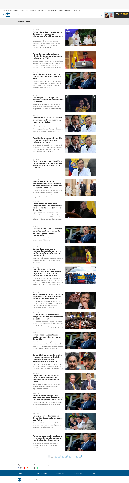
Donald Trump (76, 10)
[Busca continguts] (101, 15)
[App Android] (38, 468)
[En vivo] (116, 13)
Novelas (55, 14)
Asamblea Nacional (52, 10)
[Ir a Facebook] (18, 468)
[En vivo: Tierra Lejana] (109, 15)
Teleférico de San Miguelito (65, 10)
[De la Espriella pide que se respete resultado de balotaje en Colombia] (80, 103)
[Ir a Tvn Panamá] (8, 14)
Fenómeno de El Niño (35, 10)
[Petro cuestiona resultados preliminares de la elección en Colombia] (80, 340)
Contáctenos (96, 473)
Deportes (28, 14)
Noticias (15, 14)
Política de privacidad (42, 473)
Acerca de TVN (78, 473)
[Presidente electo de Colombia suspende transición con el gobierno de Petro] (80, 144)
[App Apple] (35, 468)
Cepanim (22, 10)
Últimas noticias (5, 10)
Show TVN (22, 14)
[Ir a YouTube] (25, 468)
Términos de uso (60, 473)
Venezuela (43, 10)
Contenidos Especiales (44, 14)
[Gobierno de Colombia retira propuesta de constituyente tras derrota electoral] (80, 320)
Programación (75, 14)
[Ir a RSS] (28, 468)
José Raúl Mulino (14, 10)
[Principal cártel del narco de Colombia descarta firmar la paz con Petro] (80, 421)
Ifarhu (27, 10)
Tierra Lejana (119, 16)
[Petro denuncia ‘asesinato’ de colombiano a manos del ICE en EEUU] (80, 80)
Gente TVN (68, 14)
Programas (60, 14)
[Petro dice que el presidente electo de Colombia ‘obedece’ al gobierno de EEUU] (80, 60)
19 (76, 456)
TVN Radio (35, 14)
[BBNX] (19, 480)
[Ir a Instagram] (21, 468)
